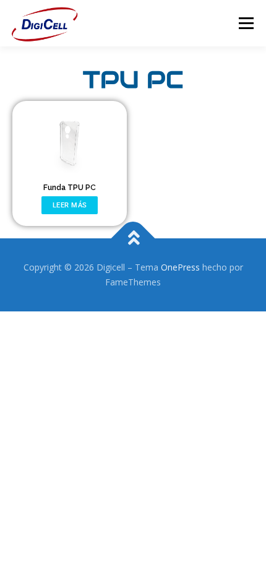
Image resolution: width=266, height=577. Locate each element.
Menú (245, 23)
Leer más (70, 205)
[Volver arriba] (133, 239)
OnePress (180, 267)
